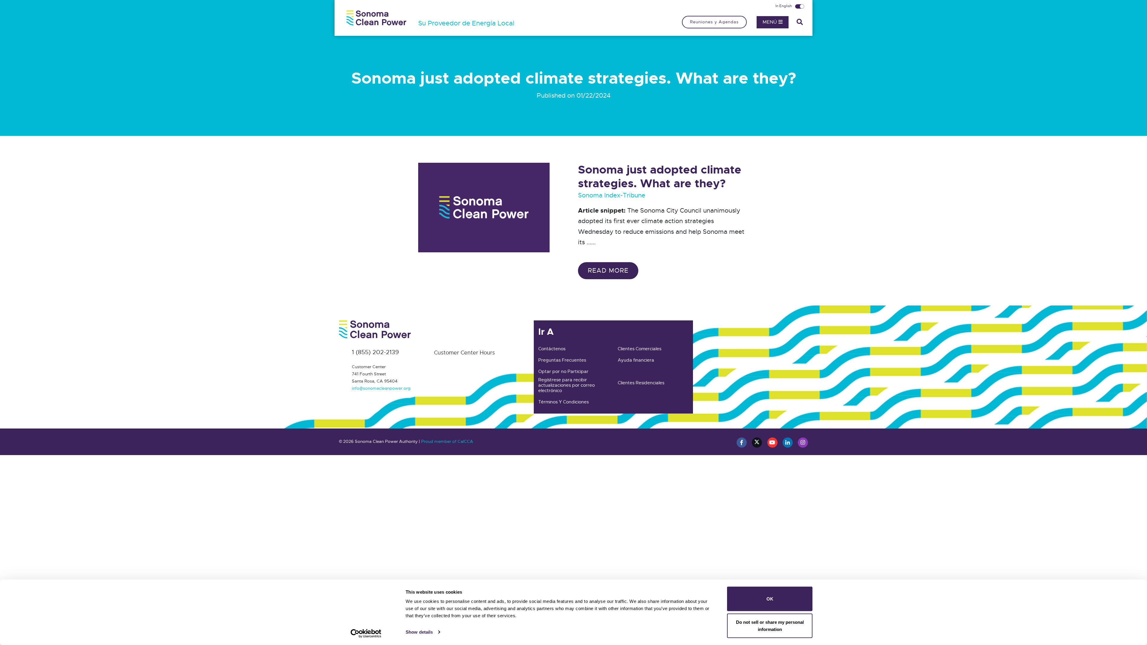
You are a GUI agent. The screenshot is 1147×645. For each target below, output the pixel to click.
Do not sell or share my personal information (770, 625)
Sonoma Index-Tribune (611, 195)
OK (769, 598)
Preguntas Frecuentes (562, 360)
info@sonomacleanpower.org (381, 388)
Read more (608, 270)
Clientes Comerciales (639, 348)
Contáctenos (551, 348)
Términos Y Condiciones (563, 402)
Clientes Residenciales (641, 383)
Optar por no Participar (563, 371)
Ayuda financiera (636, 360)
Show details (419, 632)
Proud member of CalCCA (447, 441)
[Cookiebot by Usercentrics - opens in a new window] (366, 633)
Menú (770, 22)
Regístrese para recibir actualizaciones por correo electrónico (566, 385)
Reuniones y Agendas (714, 21)
